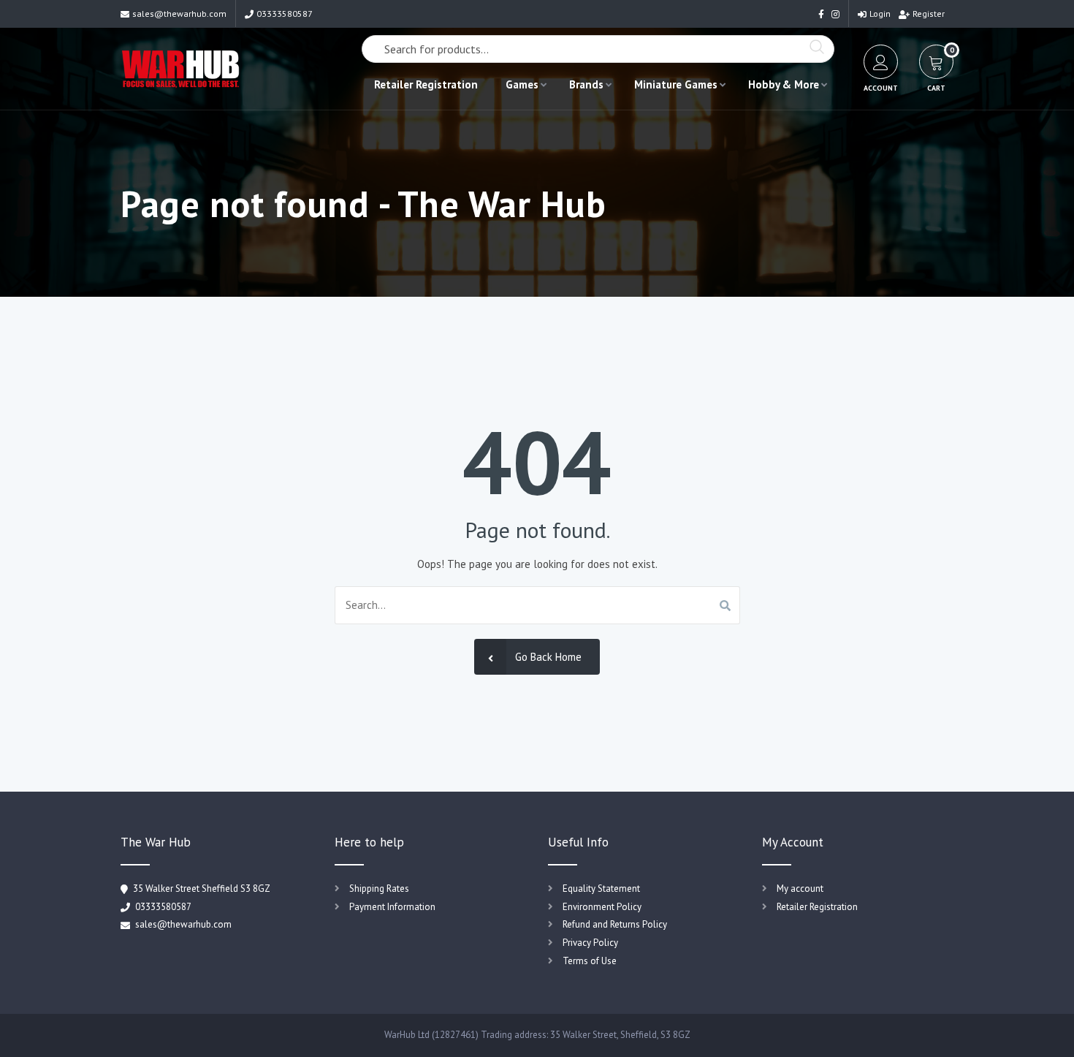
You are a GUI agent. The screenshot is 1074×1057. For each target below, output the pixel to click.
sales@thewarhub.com (179, 13)
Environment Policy (602, 907)
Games (522, 84)
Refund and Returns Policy (615, 924)
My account (800, 888)
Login (880, 13)
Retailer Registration (426, 84)
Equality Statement (601, 888)
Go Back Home (548, 657)
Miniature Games (675, 84)
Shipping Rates (379, 888)
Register (929, 13)
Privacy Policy (590, 942)
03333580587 (284, 13)
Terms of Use (590, 961)
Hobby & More (783, 84)
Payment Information (392, 907)
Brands (586, 84)
